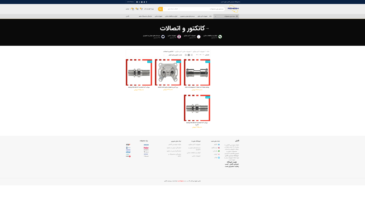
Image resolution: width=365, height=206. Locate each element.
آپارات (215, 154)
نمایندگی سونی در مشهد (174, 148)
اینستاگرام (214, 148)
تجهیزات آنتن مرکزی (198, 51)
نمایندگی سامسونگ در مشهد (174, 155)
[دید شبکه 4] (186, 55)
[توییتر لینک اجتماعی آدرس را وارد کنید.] (144, 2)
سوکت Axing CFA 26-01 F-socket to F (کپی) (197, 124)
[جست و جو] (160, 9)
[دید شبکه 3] (189, 55)
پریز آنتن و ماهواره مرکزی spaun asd (168, 87)
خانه (207, 51)
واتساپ (215, 151)
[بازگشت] (207, 28)
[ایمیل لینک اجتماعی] (142, 2)
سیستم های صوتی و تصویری (194, 148)
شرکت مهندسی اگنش (174, 144)
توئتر (215, 157)
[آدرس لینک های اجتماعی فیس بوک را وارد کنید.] (147, 2)
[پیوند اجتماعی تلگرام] (137, 2)
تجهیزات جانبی (196, 156)
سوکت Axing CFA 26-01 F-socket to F (139, 87)
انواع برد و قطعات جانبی (193, 153)
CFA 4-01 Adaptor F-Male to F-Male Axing (197, 87)
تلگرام (215, 144)
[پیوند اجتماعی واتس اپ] (139, 2)
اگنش (127, 16)
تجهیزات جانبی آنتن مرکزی (183, 51)
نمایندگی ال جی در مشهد (174, 151)
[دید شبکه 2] (192, 55)
